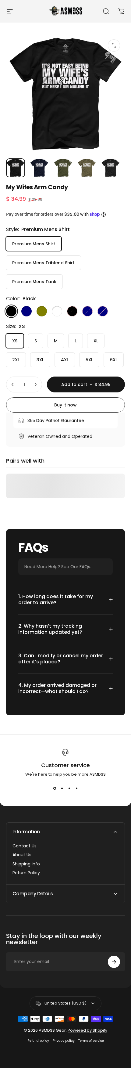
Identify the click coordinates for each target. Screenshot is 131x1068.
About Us (21, 855)
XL (96, 341)
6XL (113, 360)
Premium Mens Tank (34, 282)
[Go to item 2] (39, 167)
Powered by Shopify (87, 1030)
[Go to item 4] (86, 167)
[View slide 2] (62, 788)
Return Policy (26, 873)
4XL (65, 360)
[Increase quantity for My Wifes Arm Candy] (35, 384)
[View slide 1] (54, 788)
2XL (15, 360)
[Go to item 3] (63, 167)
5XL (89, 360)
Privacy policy (64, 1040)
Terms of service (91, 1040)
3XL (40, 360)
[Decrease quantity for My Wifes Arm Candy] (12, 384)
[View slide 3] (69, 788)
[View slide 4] (76, 788)
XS (14, 341)
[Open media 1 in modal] (114, 45)
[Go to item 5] (110, 167)
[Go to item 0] (15, 167)
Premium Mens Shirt (33, 244)
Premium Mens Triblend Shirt (43, 263)
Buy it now (65, 405)
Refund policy (38, 1040)
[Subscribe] (114, 962)
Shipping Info (26, 864)
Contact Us (24, 846)
